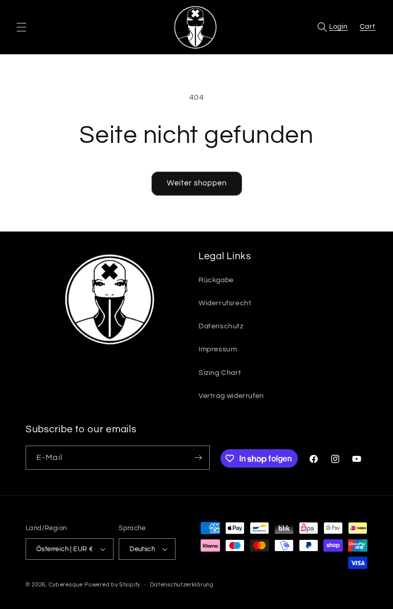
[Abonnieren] (198, 458)
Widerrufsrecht (225, 303)
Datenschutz (221, 326)
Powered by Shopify (112, 584)
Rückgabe (216, 280)
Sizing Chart (220, 372)
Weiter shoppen (197, 183)
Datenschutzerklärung (182, 584)
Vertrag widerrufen (231, 396)
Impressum (218, 349)
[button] (21, 27)
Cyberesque (66, 584)
